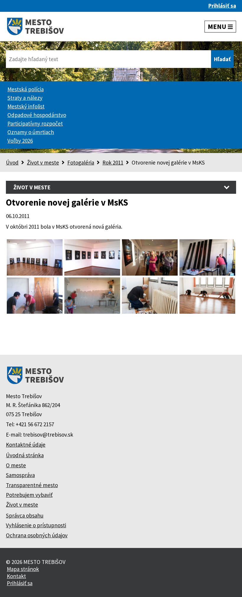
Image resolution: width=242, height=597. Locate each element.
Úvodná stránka (25, 455)
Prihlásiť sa (222, 5)
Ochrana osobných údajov (37, 535)
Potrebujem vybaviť (29, 494)
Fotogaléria (80, 162)
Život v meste (43, 162)
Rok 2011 (112, 162)
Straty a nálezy (24, 97)
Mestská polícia (25, 89)
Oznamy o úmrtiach (30, 132)
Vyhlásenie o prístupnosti (36, 525)
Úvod (12, 162)
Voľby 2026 (20, 140)
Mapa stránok (23, 568)
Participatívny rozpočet (35, 123)
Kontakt (16, 576)
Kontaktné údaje (25, 444)
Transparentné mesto (32, 485)
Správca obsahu (24, 515)
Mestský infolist (26, 106)
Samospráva (20, 475)
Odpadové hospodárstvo (36, 114)
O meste (16, 465)
